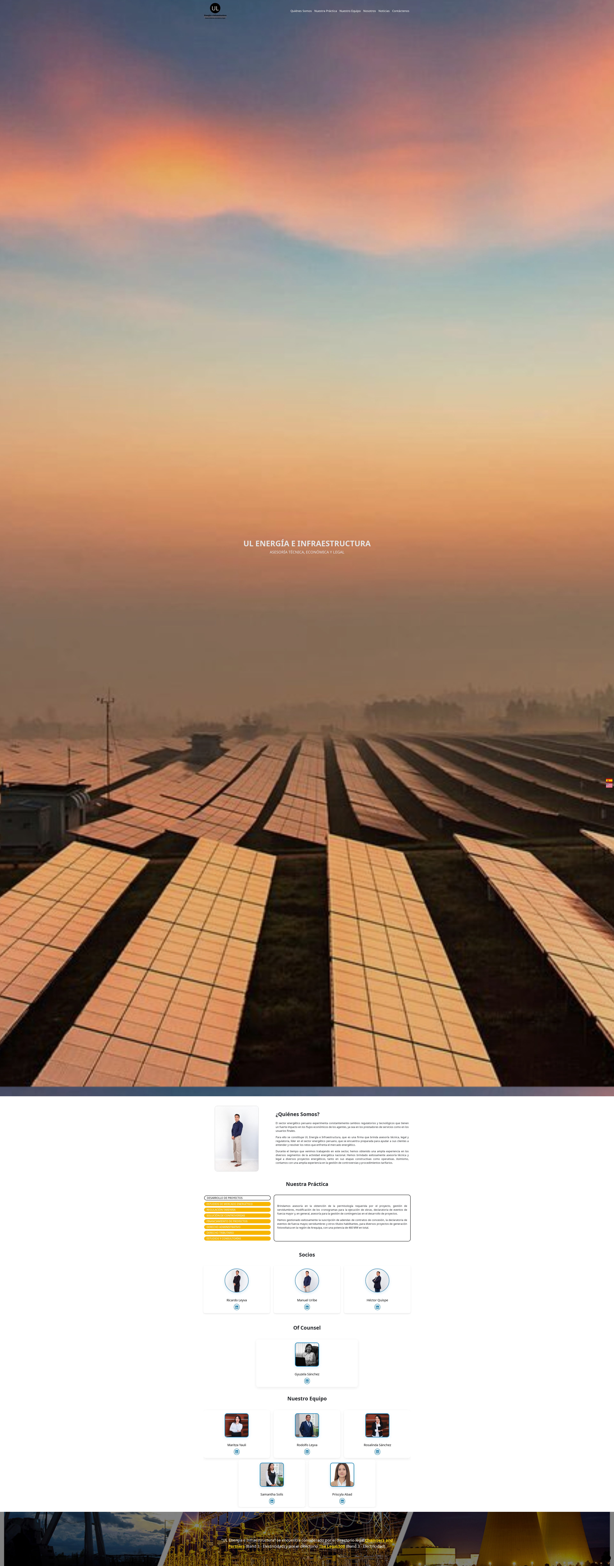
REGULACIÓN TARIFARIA (221, 1210)
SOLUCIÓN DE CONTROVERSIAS (226, 1215)
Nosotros (369, 11)
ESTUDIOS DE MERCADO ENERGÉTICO (230, 1204)
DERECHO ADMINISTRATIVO (223, 1227)
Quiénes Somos (301, 11)
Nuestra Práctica (325, 11)
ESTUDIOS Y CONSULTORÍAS (224, 1238)
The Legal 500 (332, 1546)
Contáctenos (400, 11)
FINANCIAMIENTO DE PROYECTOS (227, 1221)
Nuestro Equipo (350, 11)
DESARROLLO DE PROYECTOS (225, 1198)
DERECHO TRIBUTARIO (220, 1233)
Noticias (384, 11)
